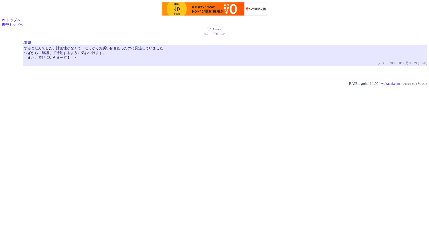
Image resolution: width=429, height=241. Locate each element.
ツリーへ (214, 29)
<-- (206, 34)
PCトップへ (11, 20)
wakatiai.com (390, 83)
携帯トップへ (12, 25)
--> (223, 34)
